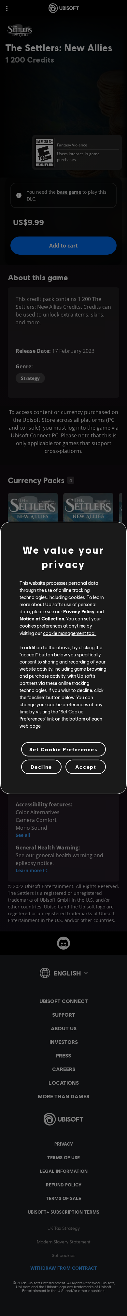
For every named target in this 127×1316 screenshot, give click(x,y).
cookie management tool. (69, 633)
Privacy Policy (78, 611)
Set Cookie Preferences (63, 749)
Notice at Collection (42, 618)
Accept (85, 767)
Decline (41, 767)
